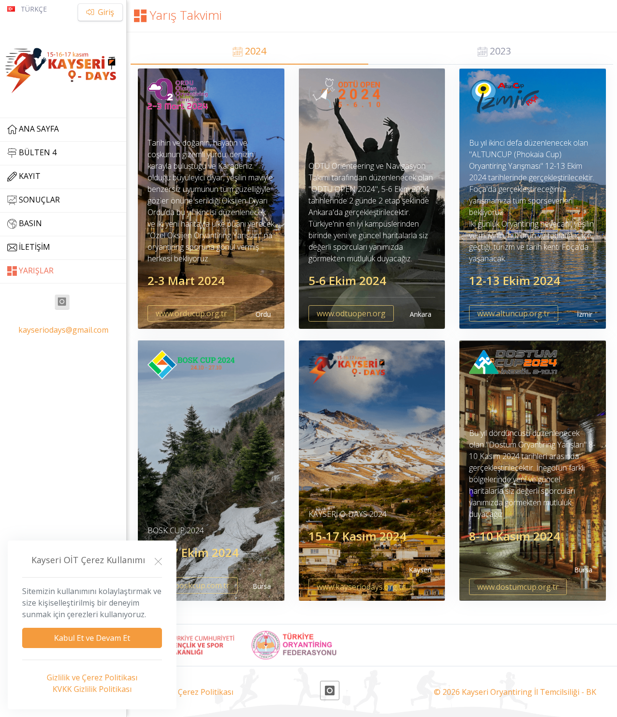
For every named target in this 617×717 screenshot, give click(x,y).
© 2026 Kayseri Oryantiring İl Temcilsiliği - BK (515, 692)
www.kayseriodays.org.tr (361, 587)
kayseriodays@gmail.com (63, 330)
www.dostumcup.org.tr (518, 587)
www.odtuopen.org (351, 313)
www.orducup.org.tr (191, 313)
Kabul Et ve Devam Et (92, 638)
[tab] (249, 52)
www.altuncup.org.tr (513, 313)
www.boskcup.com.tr (192, 585)
